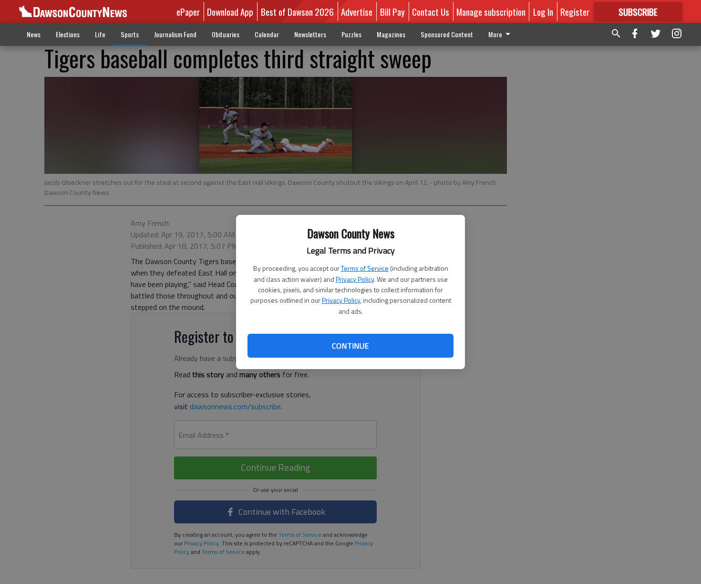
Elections (68, 34)
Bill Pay (392, 11)
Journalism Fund (175, 34)
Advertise (356, 11)
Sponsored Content (447, 34)
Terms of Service (365, 268)
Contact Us (430, 11)
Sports (130, 34)
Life (100, 34)
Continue (350, 345)
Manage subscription (491, 11)
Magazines (391, 34)
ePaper (188, 11)
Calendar (267, 34)
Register (574, 11)
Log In (543, 11)
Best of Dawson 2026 (297, 11)
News (34, 34)
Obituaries (225, 34)
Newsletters (310, 34)
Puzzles (351, 34)
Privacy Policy (355, 279)
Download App (230, 11)
